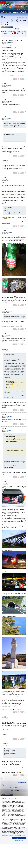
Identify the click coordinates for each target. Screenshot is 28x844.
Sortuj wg (12, 787)
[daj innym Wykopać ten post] (23, 79)
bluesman (9, 85)
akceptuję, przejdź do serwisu (19, 838)
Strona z (24, 31)
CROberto (9, 745)
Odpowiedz (4, 26)
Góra (25, 79)
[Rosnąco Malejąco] (14, 790)
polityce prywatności (12, 835)
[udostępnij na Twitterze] (21, 79)
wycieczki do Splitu (19, 239)
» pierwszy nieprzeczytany (13, 31)
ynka (8, 161)
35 (25, 35)
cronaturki (9, 101)
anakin (8, 118)
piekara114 (9, 42)
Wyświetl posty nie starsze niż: (9, 785)
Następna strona (22, 782)
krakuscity (9, 311)
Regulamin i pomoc (22, 17)
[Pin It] (18, 79)
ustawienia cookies (19, 840)
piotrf (8, 718)
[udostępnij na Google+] (16, 79)
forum (3, 2)
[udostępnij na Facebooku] (14, 79)
